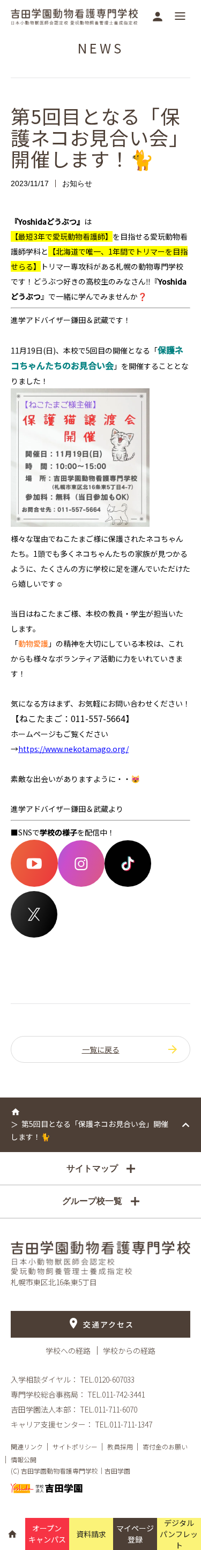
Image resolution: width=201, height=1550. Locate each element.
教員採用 (120, 1446)
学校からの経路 (129, 1350)
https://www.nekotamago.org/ (73, 748)
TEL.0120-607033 (107, 1379)
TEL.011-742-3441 (116, 1394)
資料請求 (91, 1534)
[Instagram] (81, 883)
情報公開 (23, 1459)
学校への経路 (69, 1350)
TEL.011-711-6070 (108, 1409)
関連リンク (27, 1446)
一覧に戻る (101, 1049)
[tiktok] (128, 883)
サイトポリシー (75, 1446)
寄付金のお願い (165, 1446)
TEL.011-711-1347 (123, 1424)
